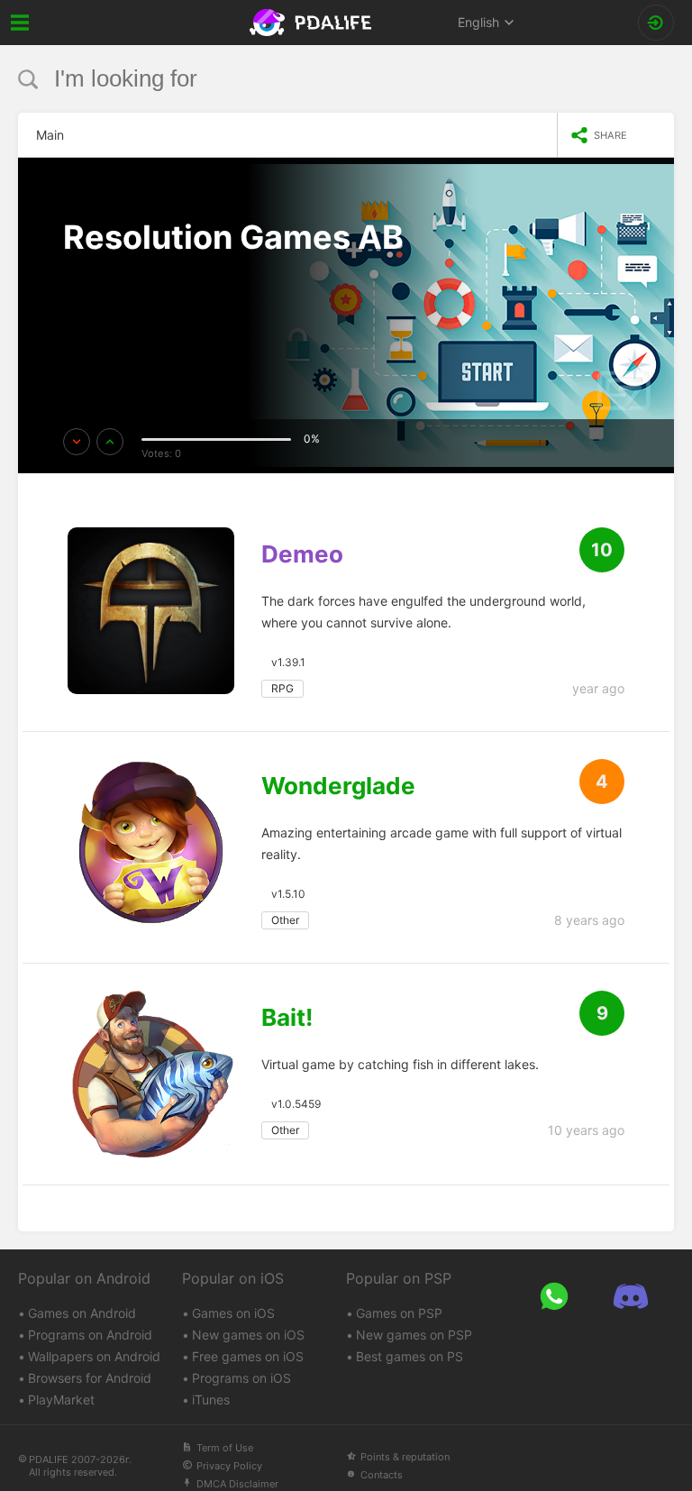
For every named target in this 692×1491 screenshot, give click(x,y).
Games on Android (82, 1313)
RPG (282, 688)
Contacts (381, 1474)
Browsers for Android (89, 1378)
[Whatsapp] (553, 1296)
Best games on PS (409, 1356)
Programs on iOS (241, 1378)
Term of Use (224, 1447)
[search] (312, 79)
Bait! (287, 1017)
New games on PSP (414, 1334)
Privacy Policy (229, 1465)
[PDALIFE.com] (312, 22)
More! (101, 289)
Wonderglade (338, 786)
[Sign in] (656, 23)
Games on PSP (399, 1313)
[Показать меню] (20, 22)
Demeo (302, 554)
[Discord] (630, 1296)
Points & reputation (405, 1456)
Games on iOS (233, 1313)
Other (285, 920)
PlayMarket (61, 1399)
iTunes (211, 1399)
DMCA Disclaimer (237, 1483)
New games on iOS (248, 1334)
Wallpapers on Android (94, 1356)
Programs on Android (90, 1334)
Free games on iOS (248, 1356)
